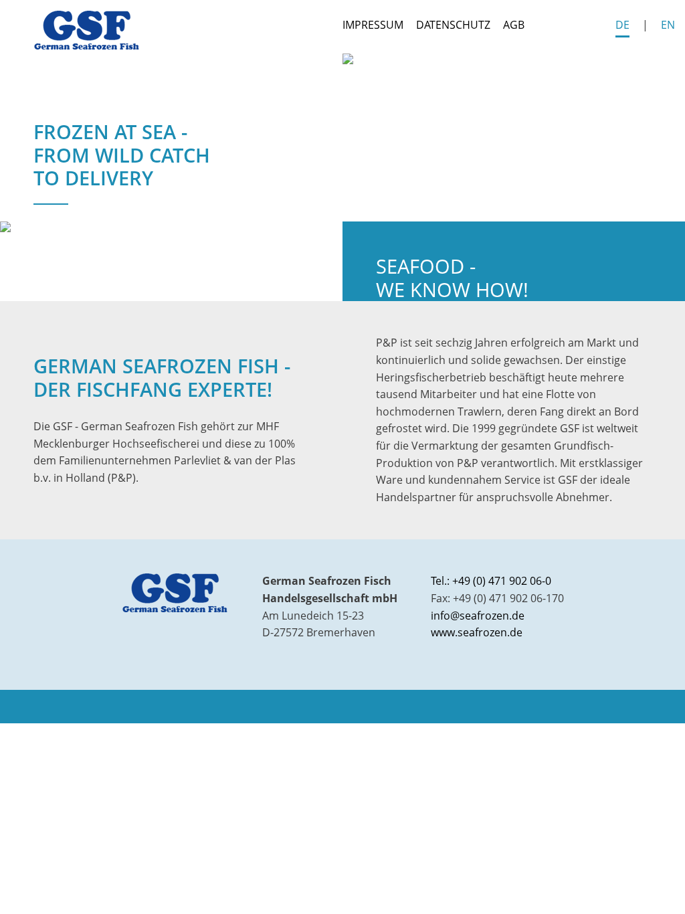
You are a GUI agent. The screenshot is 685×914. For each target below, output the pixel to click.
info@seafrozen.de (477, 615)
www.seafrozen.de (476, 632)
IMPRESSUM (372, 24)
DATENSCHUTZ (453, 24)
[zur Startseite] (187, 30)
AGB (513, 24)
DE (622, 24)
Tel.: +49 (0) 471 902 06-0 (491, 580)
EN (668, 24)
